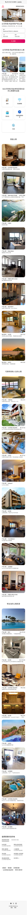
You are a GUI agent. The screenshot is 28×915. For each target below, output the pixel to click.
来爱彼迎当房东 (20, 6)
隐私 (12, 907)
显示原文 (19, 2)
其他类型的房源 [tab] (5, 840)
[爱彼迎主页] (3, 6)
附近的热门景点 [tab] (15, 840)
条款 (15, 907)
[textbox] (7, 36)
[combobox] (13, 31)
